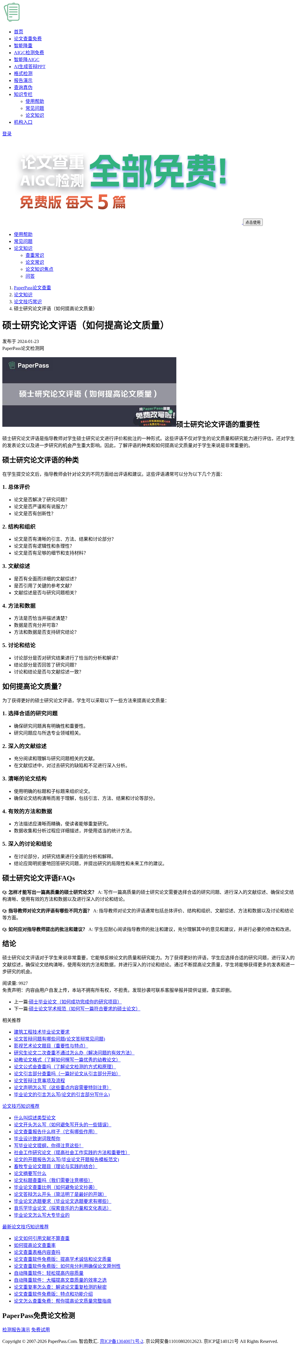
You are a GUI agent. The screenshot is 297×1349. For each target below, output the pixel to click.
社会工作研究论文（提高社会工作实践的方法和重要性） (72, 1152)
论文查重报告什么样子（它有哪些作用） (55, 1131)
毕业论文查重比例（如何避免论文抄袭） (55, 1187)
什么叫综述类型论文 (35, 1117)
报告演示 (23, 80)
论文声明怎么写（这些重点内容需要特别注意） (62, 1087)
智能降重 (23, 45)
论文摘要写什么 (30, 1173)
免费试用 (40, 1329)
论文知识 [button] (23, 248)
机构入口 (23, 122)
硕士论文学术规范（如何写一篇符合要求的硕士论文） (84, 1008)
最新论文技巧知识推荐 (25, 1226)
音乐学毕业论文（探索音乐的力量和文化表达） (62, 1208)
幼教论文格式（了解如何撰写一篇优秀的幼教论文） (67, 1059)
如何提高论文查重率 (35, 1245)
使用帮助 (35, 101)
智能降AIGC (26, 59)
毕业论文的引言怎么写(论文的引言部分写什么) (62, 1094)
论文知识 (35, 115)
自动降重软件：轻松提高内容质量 (49, 1273)
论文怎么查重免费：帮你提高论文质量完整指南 (62, 1301)
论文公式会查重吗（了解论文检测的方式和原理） (65, 1066)
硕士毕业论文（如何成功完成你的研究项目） (75, 1001)
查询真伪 (23, 87)
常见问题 (35, 108)
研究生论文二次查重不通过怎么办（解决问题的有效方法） (74, 1052)
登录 (7, 133)
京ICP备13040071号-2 (121, 1341)
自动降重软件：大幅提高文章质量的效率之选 (60, 1280)
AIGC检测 (29, 52)
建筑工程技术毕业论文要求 (42, 1032)
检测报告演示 (16, 1329)
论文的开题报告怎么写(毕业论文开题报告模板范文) (66, 1159)
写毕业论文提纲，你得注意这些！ (49, 1145)
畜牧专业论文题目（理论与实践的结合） (55, 1166)
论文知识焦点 (39, 269)
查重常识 (35, 255)
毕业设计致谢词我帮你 (37, 1138)
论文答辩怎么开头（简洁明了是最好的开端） (60, 1194)
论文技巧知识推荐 (20, 1106)
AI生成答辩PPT (30, 66)
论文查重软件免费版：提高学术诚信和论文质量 (62, 1259)
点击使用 (252, 222)
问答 (30, 276)
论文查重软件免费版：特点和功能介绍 (53, 1294)
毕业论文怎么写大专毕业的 (42, 1215)
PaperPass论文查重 (32, 287)
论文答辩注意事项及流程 (39, 1080)
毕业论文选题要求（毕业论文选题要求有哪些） (62, 1201)
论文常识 (35, 262)
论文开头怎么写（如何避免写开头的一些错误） (62, 1124)
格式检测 (23, 73)
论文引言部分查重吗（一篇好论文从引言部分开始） (67, 1073)
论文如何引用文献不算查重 (42, 1238)
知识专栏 (23, 94)
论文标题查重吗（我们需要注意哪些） (53, 1180)
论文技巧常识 (28, 301)
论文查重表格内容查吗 (37, 1252)
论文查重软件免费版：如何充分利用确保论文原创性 (67, 1266)
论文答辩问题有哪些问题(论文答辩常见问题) (59, 1038)
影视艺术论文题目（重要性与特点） (51, 1045)
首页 (18, 31)
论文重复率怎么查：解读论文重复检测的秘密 (60, 1287)
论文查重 (28, 38)
